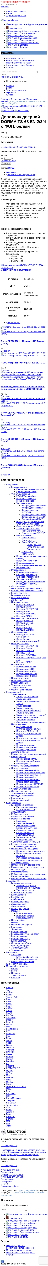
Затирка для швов (20, 948)
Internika (10, 1061)
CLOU (9, 1013)
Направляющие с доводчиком (30, 851)
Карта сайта (19, 1193)
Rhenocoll (10, 1093)
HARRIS (10, 1052)
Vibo (8, 1107)
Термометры (17, 950)
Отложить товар (8, 161)
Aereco (9, 987)
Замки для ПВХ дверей (27, 697)
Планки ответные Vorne (27, 786)
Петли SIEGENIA (30, 542)
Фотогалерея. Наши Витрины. (20, 65)
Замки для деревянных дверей (31, 715)
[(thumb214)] (24, 108)
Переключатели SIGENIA (33, 533)
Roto (8, 1096)
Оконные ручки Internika (27, 577)
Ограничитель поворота (27, 524)
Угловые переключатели (28, 528)
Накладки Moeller (24, 621)
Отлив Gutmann (23, 639)
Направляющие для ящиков (24, 849)
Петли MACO (28, 554)
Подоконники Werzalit (26, 674)
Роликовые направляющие (29, 858)
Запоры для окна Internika (34, 505)
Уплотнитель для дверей (23, 793)
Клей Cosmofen (18, 895)
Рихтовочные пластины (22, 962)
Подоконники (17, 664)
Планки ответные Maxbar (28, 780)
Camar (9, 1011)
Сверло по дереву (25, 830)
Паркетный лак (18, 920)
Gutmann (10, 1050)
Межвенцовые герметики (28, 888)
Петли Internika (29, 538)
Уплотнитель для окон (21, 685)
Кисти (14, 971)
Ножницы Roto (23, 653)
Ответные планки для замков (25, 766)
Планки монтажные (25, 745)
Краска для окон (19, 487)
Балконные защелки (26, 498)
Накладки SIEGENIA (26, 614)
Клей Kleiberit (17, 897)
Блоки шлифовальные (27, 957)
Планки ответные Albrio (27, 770)
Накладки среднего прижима (30, 522)
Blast (8, 1001)
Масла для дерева (28, 38)
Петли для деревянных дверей (31, 738)
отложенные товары (16, 11)
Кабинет (5, 7)
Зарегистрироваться (16, 16)
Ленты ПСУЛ (17, 600)
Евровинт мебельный (26, 828)
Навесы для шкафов (26, 846)
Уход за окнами (18, 687)
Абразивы (16, 955)
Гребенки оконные (25, 501)
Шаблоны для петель (26, 750)
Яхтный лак (16, 929)
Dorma (11, 168)
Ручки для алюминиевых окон (30, 581)
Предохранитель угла (26, 561)
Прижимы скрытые (25, 563)
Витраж (9, 1119)
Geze (8, 1043)
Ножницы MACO (24, 662)
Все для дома (26, 36)
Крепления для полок (26, 807)
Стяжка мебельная (25, 833)
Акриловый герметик (26, 885)
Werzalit (10, 1112)
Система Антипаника (21, 789)
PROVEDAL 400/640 (26, 496)
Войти (9, 88)
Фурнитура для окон (37, 24)
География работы (10, 1186)
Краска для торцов (20, 945)
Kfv (7, 1064)
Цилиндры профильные (22, 796)
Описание (11, 172)
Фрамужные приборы (21, 690)
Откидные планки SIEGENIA (29, 526)
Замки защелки (23, 699)
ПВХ (8, 1123)
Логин (9, 13)
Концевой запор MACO (32, 519)
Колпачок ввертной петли (28, 729)
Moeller (9, 1082)
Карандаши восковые (21, 892)
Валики (14, 968)
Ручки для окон (18, 570)
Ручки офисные (23, 763)
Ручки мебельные (19, 872)
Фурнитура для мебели (12, 1177)
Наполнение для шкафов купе (25, 865)
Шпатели (15, 978)
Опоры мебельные (20, 862)
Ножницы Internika (25, 651)
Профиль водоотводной (27, 641)
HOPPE (9, 1057)
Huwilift (9, 1059)
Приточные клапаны (21, 680)
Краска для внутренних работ (25, 934)
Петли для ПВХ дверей (27, 731)
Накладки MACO (24, 616)
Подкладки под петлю (26, 747)
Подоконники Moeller (26, 671)
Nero (8, 1084)
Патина (14, 922)
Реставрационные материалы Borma (28, 879)
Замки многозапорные (27, 717)
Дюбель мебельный (25, 826)
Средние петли (34, 549)
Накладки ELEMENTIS (27, 609)
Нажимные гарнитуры (26, 759)
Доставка (23, 45)
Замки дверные (18, 694)
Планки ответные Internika (28, 775)
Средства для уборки (21, 943)
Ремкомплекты (23, 568)
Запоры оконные (24, 503)
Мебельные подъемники (22, 816)
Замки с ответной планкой (28, 710)
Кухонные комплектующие (23, 844)
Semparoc (10, 1100)
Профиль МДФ (18, 869)
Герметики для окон (20, 595)
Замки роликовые (24, 708)
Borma (9, 1006)
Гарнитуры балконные (27, 572)
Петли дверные (18, 724)
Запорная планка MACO (33, 517)
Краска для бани (19, 932)
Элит (8, 1126)
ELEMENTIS (12, 1029)
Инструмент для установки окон (26, 588)
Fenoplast (10, 1034)
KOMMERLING (13, 1068)
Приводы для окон (20, 678)
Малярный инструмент (17, 966)
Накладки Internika (25, 604)
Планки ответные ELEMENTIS (30, 773)
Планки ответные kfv (26, 777)
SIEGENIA (11, 1103)
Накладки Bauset (24, 627)
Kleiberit (10, 1066)
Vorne (9, 1110)
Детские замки (18, 586)
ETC (8, 1031)
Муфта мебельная (25, 835)
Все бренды (6, 1181)
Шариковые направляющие (29, 860)
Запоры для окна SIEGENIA (30, 511)
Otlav (8, 1089)
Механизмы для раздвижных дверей (28, 754)
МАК (8, 1121)
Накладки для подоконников (24, 618)
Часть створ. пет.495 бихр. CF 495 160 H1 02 (23, 363)
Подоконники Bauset (26, 667)
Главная (5, 99)
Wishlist (9, 95)
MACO (9, 1073)
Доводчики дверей (26, 147)
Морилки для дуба (25, 915)
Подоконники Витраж (26, 676)
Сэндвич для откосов (21, 791)
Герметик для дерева (21, 883)
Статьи (9, 67)
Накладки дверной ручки (28, 761)
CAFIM (9, 1008)
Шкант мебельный (25, 823)
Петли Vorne (27, 551)
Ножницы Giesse (24, 648)
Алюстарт (10, 1116)
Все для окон (15, 29)
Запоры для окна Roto (32, 508)
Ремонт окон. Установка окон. (20, 60)
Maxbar (9, 1077)
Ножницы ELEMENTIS (27, 646)
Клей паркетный (18, 941)
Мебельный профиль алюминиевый (28, 874)
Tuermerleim (12, 1105)
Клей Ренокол (17, 899)
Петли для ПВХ (34, 545)
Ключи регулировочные (17, 964)
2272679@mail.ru (9, 4)
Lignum (9, 1070)
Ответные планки (19, 768)
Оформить (11, 92)
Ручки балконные (19, 683)
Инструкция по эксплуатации (16, 270)
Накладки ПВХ (23, 625)
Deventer (10, 1022)
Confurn (9, 1015)
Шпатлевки (16, 927)
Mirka (8, 1080)
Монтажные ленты (20, 598)
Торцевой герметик (25, 890)
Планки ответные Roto (27, 782)
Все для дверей (31, 31)
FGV (8, 1036)
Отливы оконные (19, 632)
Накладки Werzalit (24, 630)
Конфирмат (21, 821)
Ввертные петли (24, 727)
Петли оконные (23, 535)
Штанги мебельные (25, 809)
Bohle (9, 1004)
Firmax (9, 1038)
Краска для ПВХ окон (26, 492)
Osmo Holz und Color (16, 1087)
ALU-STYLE (12, 997)
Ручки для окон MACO (26, 584)
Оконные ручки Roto (26, 579)
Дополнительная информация (20, 175)
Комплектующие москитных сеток (27, 591)
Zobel (8, 1114)
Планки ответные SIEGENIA (29, 784)
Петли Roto (27, 540)
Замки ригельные (24, 713)
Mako (8, 1075)
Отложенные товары (29, 42)
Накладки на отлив (25, 634)
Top (2, 1261)
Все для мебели (27, 33)
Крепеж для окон (19, 593)
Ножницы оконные (20, 644)
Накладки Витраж (24, 623)
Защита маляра (18, 975)
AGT (8, 990)
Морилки (15, 911)
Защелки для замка (25, 720)
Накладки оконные (20, 602)
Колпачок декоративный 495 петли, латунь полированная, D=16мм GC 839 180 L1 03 (23, 388)
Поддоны (15, 973)
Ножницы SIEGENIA (26, 655)
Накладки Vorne (23, 607)
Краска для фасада (20, 938)
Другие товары (13, 322)
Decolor (9, 1020)
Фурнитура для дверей (12, 1174)
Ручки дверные (18, 756)
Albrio (9, 994)
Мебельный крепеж (20, 819)
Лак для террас (18, 906)
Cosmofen (10, 1017)
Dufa (8, 1027)
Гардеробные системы (22, 805)
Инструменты (12, 952)
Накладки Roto (23, 611)
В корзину (6, 163)
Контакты (23, 47)
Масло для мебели (20, 876)
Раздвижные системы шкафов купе (28, 867)
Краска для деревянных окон (30, 489)
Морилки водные (24, 913)
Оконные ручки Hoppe (26, 574)
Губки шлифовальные (26, 959)
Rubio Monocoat (13, 1098)
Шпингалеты (17, 798)
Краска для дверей (20, 800)
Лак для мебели (18, 812)
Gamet (9, 1040)
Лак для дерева (18, 904)
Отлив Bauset (22, 637)
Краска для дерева (20, 902)
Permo (9, 1091)
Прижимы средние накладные (30, 565)
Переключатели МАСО (32, 531)
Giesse (9, 1045)
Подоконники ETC (25, 669)
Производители (26, 40)
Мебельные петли (19, 814)
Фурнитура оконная (20, 494)
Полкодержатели (24, 839)
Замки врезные (23, 706)
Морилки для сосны (25, 918)
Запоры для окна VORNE (34, 515)
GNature (10, 1047)
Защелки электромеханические (31, 722)
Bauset (9, 999)
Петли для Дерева (35, 547)
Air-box (9, 992)
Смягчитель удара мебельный (25, 842)
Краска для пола (19, 936)
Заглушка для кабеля (26, 837)
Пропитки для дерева (21, 925)
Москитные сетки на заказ (18, 63)
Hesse (9, 1054)
